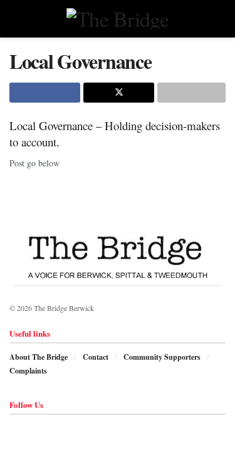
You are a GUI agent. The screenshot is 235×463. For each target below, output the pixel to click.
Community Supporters (162, 357)
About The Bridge (38, 357)
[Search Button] (220, 19)
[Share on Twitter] (118, 93)
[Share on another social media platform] (191, 93)
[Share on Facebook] (44, 93)
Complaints (28, 370)
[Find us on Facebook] (12, 428)
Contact (95, 357)
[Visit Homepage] (117, 18)
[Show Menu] (14, 19)
